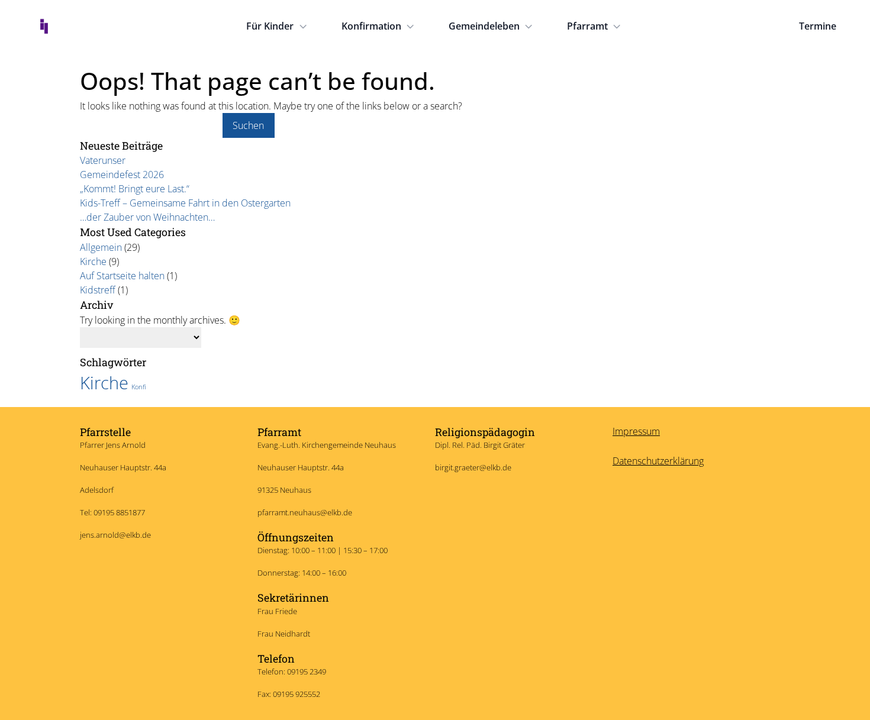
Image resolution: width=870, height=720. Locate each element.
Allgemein (101, 247)
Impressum (636, 431)
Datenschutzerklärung (658, 460)
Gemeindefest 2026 (122, 174)
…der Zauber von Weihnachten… (147, 217)
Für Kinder (270, 26)
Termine (817, 26)
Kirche (93, 261)
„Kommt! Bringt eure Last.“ (134, 188)
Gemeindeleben (484, 26)
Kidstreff (97, 289)
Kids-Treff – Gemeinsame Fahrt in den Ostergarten (185, 202)
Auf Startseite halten (122, 275)
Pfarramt (587, 26)
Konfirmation (371, 26)
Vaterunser (102, 160)
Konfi (138, 387)
